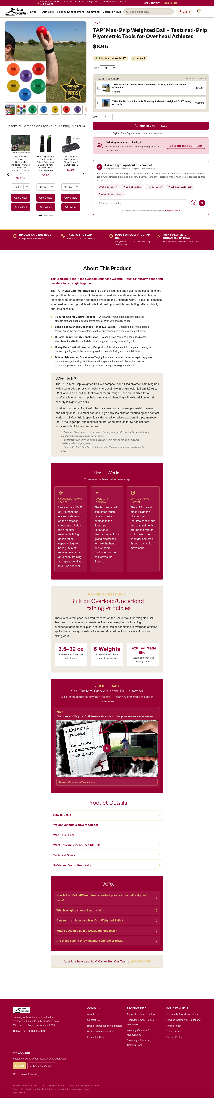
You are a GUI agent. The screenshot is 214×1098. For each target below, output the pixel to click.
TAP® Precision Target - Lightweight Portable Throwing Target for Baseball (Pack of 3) (20, 165)
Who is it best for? (132, 187)
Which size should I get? (180, 187)
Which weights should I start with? (79, 910)
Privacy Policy (174, 1037)
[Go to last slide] (8, 174)
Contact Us (93, 1020)
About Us (92, 1014)
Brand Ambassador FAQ (100, 1031)
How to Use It (62, 815)
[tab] (40, 215)
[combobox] (150, 12)
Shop (33, 11)
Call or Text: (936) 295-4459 (29, 1031)
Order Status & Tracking (26, 1074)
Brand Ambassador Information (104, 1025)
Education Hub (112, 11)
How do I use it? (154, 187)
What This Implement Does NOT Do (77, 845)
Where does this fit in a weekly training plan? (86, 931)
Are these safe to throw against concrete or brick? (90, 941)
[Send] (202, 203)
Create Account (41, 1065)
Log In (19, 1065)
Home (96, 23)
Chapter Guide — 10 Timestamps (77, 782)
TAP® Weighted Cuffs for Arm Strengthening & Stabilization (70, 160)
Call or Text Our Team (186, 146)
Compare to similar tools (110, 194)
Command (93, 11)
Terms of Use (173, 1031)
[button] (107, 748)
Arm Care (48, 11)
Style (96, 68)
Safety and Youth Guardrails (72, 865)
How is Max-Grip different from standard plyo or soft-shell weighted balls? (101, 897)
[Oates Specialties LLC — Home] (16, 11)
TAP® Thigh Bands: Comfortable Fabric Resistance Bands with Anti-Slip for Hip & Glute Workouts (46, 163)
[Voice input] (194, 203)
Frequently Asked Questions (182, 1014)
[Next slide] (83, 174)
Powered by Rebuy (46, 219)
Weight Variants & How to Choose (76, 825)
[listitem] (10, 110)
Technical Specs (64, 855)
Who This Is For (63, 835)
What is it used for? (108, 187)
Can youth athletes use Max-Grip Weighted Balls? (89, 920)
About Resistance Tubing (141, 1014)
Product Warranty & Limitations (183, 1020)
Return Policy (173, 1025)
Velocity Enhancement (70, 11)
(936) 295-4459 (172, 211)
